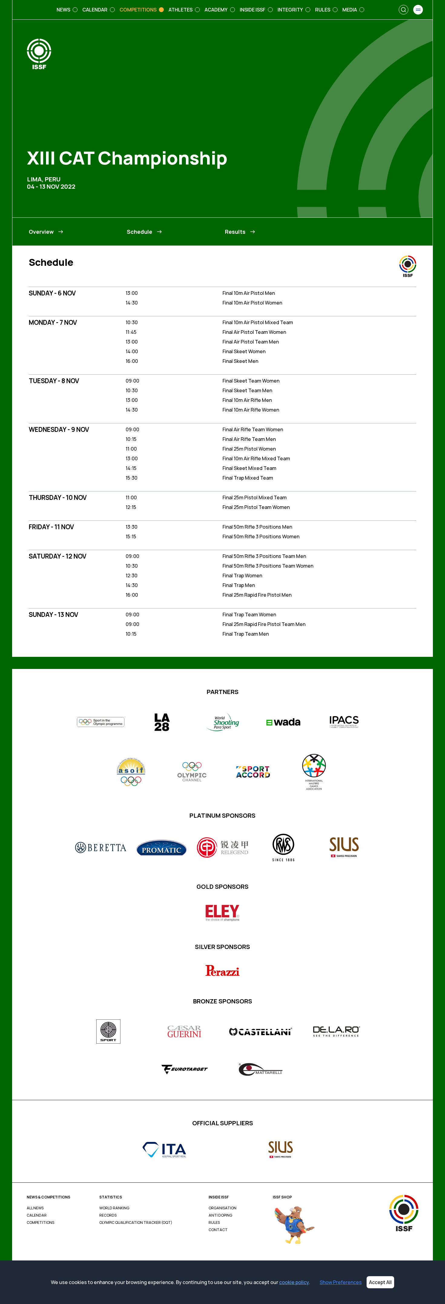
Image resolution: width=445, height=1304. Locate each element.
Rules (214, 1222)
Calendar (37, 1215)
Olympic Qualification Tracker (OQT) (135, 1222)
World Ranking (114, 1208)
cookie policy (294, 1282)
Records (108, 1215)
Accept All (380, 1282)
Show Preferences (341, 1282)
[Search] (403, 10)
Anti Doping (220, 1215)
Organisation (222, 1208)
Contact (218, 1229)
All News (35, 1208)
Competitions (40, 1222)
